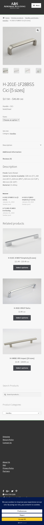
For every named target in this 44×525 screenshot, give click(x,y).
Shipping (6, 436)
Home (7, 18)
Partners (6, 471)
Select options (22, 267)
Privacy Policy (8, 468)
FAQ (4, 465)
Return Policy (8, 440)
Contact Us (7, 443)
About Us (6, 462)
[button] (38, 30)
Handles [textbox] (21, 413)
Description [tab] (7, 145)
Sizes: (5, 116)
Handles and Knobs (31, 18)
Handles (5, 20)
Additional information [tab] (12, 152)
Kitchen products (17, 18)
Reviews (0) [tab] (7, 159)
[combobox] (22, 413)
